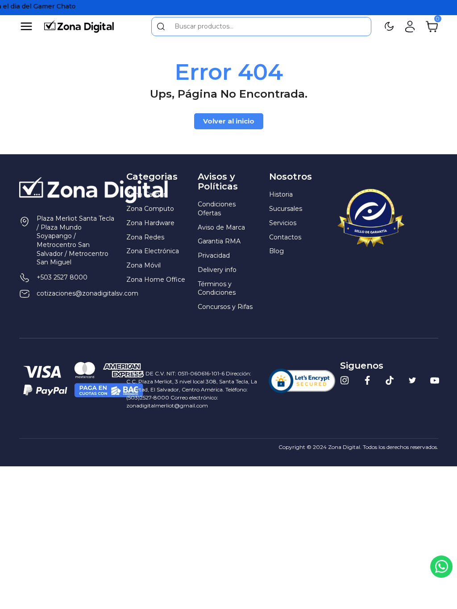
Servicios (282, 223)
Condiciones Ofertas (217, 208)
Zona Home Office (155, 280)
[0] (431, 26)
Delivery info (217, 270)
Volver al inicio (228, 121)
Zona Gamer (146, 194)
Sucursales (285, 209)
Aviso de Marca (221, 227)
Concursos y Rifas (225, 307)
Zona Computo (150, 209)
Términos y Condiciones (217, 288)
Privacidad (214, 255)
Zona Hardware (150, 223)
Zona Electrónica (152, 251)
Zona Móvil (143, 265)
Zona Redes (145, 237)
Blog (276, 251)
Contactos (285, 237)
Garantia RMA (219, 241)
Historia (281, 194)
